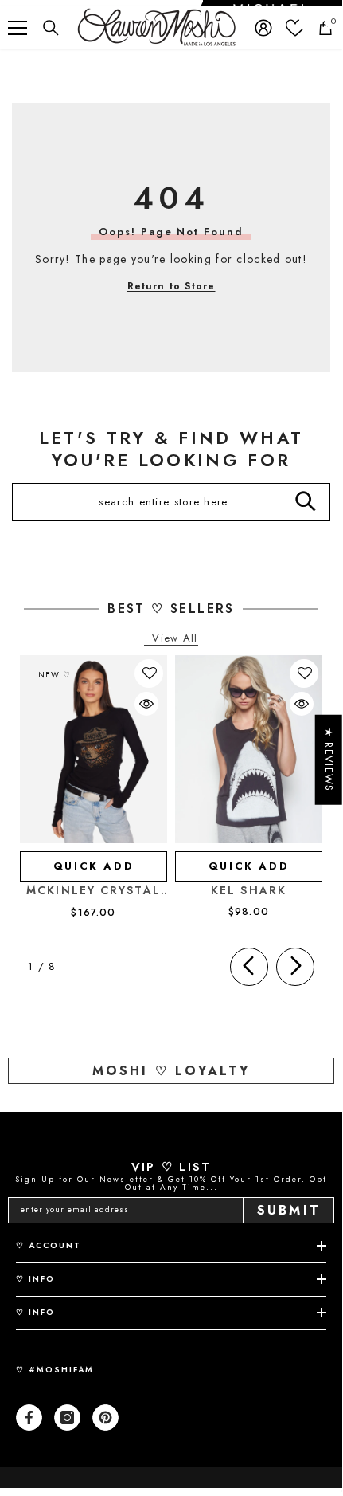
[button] (149, 673)
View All (174, 639)
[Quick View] (146, 704)
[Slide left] (249, 967)
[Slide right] (295, 967)
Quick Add (93, 866)
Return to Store (171, 286)
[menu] (17, 27)
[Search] (50, 27)
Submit (289, 1210)
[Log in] (263, 28)
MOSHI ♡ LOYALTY (171, 1071)
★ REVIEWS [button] (329, 760)
